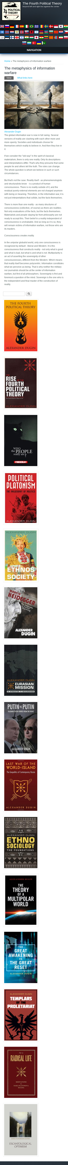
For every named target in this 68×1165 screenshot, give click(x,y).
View (10, 78)
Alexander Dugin (12, 131)
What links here (24, 78)
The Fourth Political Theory (42, 3)
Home (7, 61)
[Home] (11, 20)
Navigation (34, 50)
